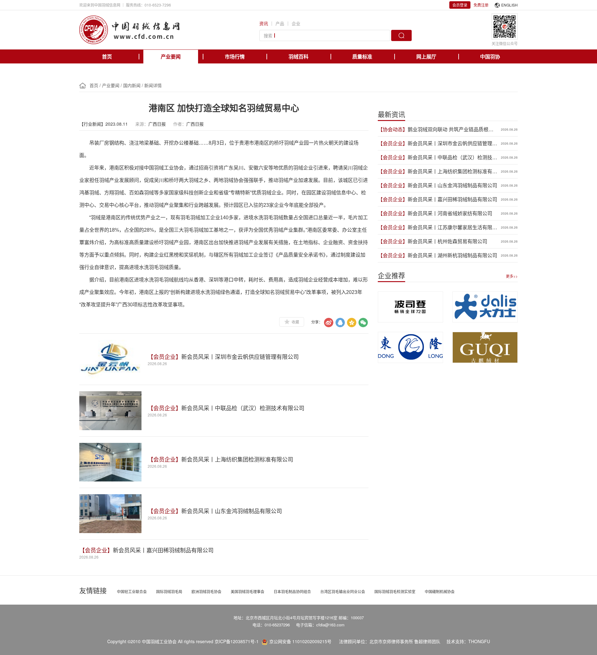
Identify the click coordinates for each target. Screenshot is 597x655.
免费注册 (481, 4)
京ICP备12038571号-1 (237, 641)
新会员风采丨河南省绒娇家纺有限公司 (450, 213)
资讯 (263, 23)
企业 (296, 23)
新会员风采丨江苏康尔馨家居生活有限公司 (452, 227)
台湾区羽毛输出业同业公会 (342, 591)
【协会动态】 (393, 129)
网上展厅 (426, 56)
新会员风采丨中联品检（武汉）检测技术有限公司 (242, 408)
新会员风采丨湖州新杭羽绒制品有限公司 (452, 255)
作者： (179, 124)
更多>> (512, 276)
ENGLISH (509, 4)
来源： (141, 124)
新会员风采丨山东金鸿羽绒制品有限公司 (231, 511)
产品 (279, 23)
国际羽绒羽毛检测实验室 (394, 591)
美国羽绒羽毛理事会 (247, 591)
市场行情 (235, 56)
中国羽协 (490, 56)
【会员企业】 (164, 356)
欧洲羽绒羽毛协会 (206, 591)
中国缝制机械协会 (440, 591)
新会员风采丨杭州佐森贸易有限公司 (447, 241)
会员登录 (459, 4)
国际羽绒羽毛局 (169, 591)
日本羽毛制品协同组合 (292, 591)
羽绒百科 (298, 56)
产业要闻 (171, 56)
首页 (107, 56)
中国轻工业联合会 (132, 591)
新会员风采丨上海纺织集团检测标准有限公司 (237, 459)
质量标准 (362, 56)
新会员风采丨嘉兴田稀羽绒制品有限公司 (163, 550)
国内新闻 (132, 85)
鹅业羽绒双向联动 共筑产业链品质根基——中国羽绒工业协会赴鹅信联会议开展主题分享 (452, 129)
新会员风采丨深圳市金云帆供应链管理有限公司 (240, 356)
